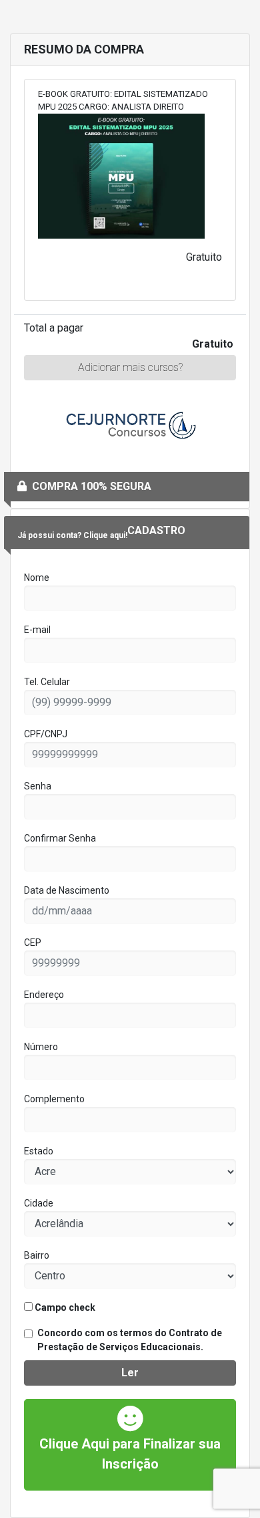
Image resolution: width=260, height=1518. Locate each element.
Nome (36, 577)
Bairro (36, 1255)
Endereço (44, 994)
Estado (38, 1151)
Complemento (54, 1099)
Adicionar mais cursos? (130, 367)
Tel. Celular (47, 681)
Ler (130, 1372)
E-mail (37, 629)
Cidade (38, 1203)
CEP (32, 942)
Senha (37, 786)
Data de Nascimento (66, 890)
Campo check (64, 1307)
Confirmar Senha (60, 838)
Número (41, 1046)
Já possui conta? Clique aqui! (72, 535)
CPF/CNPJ (45, 734)
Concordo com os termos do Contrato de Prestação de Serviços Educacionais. (129, 1339)
